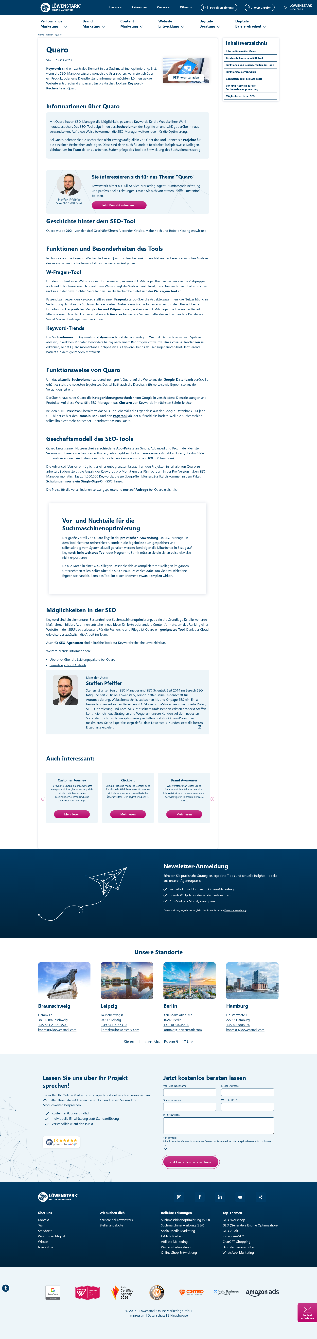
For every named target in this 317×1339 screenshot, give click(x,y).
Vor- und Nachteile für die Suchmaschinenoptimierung (242, 87)
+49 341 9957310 (114, 1024)
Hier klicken (187, 1173)
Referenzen (139, 7)
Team (41, 1225)
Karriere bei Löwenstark (116, 1219)
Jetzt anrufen (262, 7)
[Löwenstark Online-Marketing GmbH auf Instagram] (179, 1197)
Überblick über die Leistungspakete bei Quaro (82, 659)
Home (41, 34)
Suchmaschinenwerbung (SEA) (182, 1225)
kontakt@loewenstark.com (57, 1029)
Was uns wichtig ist (51, 1236)
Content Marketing (129, 23)
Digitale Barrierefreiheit (248, 23)
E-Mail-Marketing (173, 1236)
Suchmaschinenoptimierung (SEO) (185, 1219)
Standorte (45, 1230)
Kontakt (43, 1219)
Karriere (162, 7)
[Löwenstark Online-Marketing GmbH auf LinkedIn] (220, 1197)
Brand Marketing (91, 23)
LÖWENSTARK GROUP (297, 7)
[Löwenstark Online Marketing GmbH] (60, 7)
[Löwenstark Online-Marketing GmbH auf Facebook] (200, 1197)
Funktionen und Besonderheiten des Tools (250, 64)
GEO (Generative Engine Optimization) (250, 1225)
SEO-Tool (86, 126)
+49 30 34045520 (176, 1024)
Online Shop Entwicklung (179, 1252)
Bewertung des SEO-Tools (68, 665)
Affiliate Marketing (174, 1241)
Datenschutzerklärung (235, 910)
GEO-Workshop (234, 1219)
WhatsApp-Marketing (238, 1252)
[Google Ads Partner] (53, 1292)
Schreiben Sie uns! (222, 7)
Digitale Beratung (207, 23)
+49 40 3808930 (238, 1024)
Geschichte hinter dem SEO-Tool (244, 58)
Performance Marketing (51, 23)
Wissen (43, 1241)
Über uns (113, 7)
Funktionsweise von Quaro (241, 71)
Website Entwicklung (168, 23)
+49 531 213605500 (53, 1024)
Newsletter (45, 1247)
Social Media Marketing (178, 1230)
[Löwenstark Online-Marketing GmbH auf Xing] (261, 1197)
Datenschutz (156, 1315)
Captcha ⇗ (196, 1177)
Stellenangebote (111, 1225)
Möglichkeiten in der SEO (240, 96)
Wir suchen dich (112, 1212)
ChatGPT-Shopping (236, 1241)
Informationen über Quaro (241, 51)
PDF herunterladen (186, 77)
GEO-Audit (230, 1230)
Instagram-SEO (233, 1236)
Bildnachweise (178, 1315)
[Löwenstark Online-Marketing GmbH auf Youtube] (240, 1197)
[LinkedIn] (199, 726)
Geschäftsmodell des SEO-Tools (244, 78)
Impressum (137, 1315)
